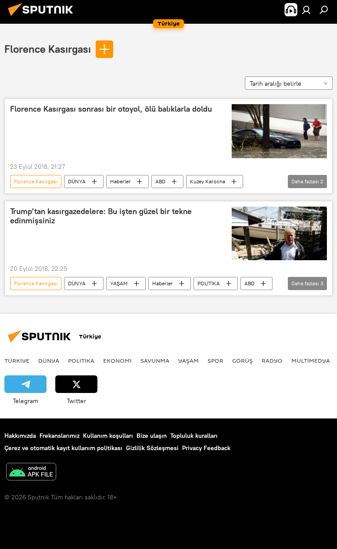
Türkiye (16, 360)
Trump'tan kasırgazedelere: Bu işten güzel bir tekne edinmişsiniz (101, 216)
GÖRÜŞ (242, 360)
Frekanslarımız (59, 436)
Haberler (120, 181)
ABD (160, 181)
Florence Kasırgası (47, 48)
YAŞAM (119, 283)
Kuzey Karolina (207, 181)
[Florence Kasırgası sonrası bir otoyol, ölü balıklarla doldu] (279, 131)
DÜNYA (77, 181)
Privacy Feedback (206, 448)
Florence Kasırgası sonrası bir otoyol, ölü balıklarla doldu (111, 109)
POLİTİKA (208, 283)
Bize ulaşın (151, 436)
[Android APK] (31, 473)
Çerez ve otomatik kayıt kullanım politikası (63, 448)
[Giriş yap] (306, 9)
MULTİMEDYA (310, 360)
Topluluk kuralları (194, 436)
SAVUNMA (154, 360)
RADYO (272, 360)
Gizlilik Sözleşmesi (152, 448)
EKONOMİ (117, 360)
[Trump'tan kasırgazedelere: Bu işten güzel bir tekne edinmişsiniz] (279, 234)
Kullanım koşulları (108, 436)
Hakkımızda (20, 436)
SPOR (215, 360)
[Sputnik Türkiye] (43, 17)
